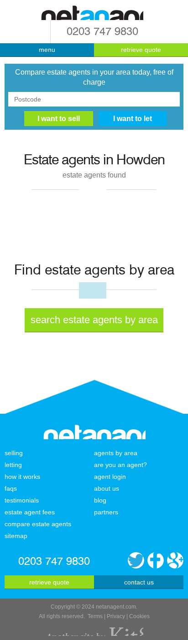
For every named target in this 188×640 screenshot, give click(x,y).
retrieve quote (141, 49)
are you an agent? (120, 464)
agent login (110, 476)
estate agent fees (30, 512)
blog (100, 500)
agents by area (115, 453)
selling (14, 453)
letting (13, 464)
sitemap (16, 535)
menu (47, 49)
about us (106, 488)
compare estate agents (38, 524)
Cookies (139, 616)
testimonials (22, 500)
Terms (95, 616)
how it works (22, 476)
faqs (11, 488)
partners (106, 512)
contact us (139, 582)
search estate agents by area (94, 319)
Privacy (116, 616)
